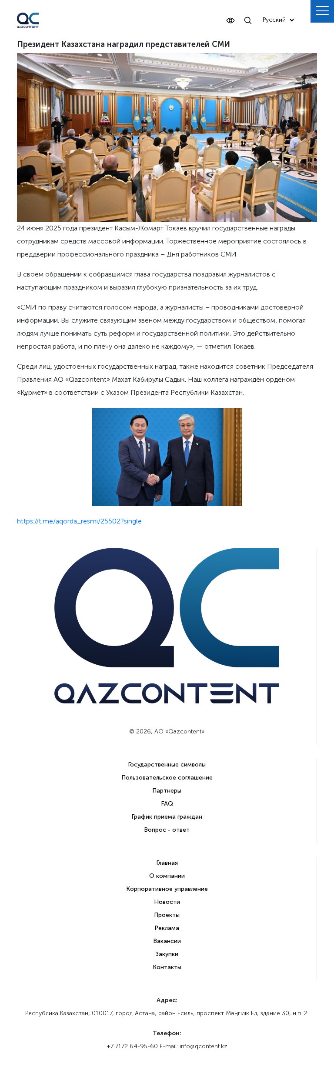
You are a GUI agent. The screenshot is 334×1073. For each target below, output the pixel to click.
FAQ (167, 803)
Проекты (167, 915)
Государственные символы (167, 764)
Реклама (166, 928)
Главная (167, 862)
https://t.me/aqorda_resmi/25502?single (79, 521)
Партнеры (166, 790)
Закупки (167, 954)
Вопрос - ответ (167, 829)
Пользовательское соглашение (167, 777)
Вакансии (167, 941)
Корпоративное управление (167, 889)
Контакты (167, 967)
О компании (167, 876)
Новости (167, 902)
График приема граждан (166, 816)
